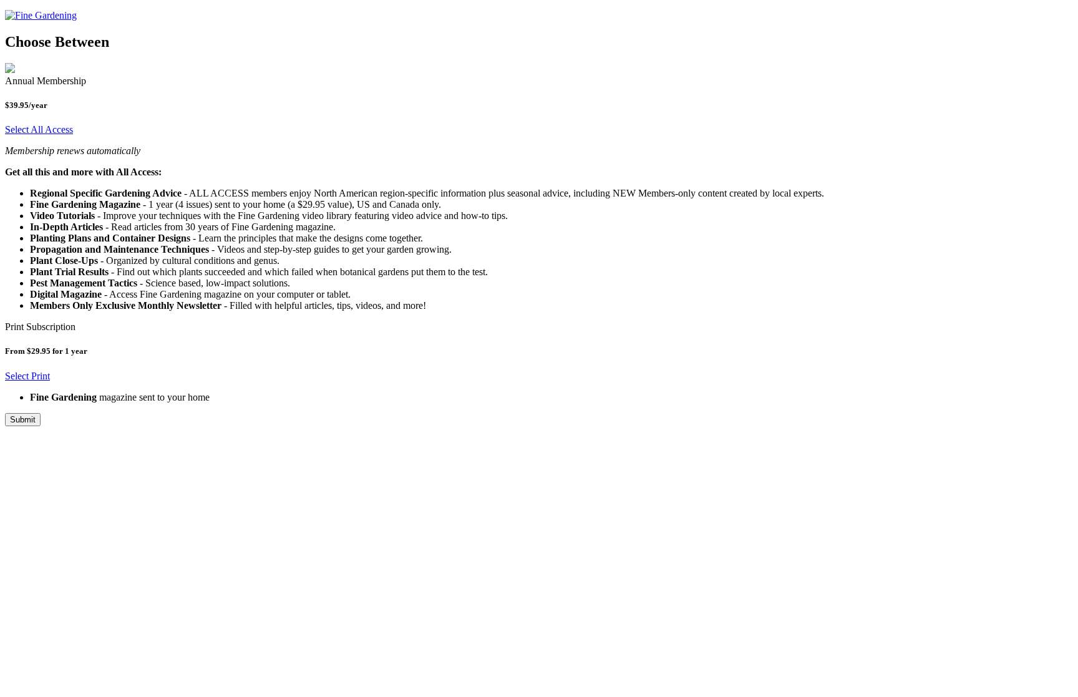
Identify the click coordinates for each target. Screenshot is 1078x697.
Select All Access (39, 129)
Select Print (27, 376)
